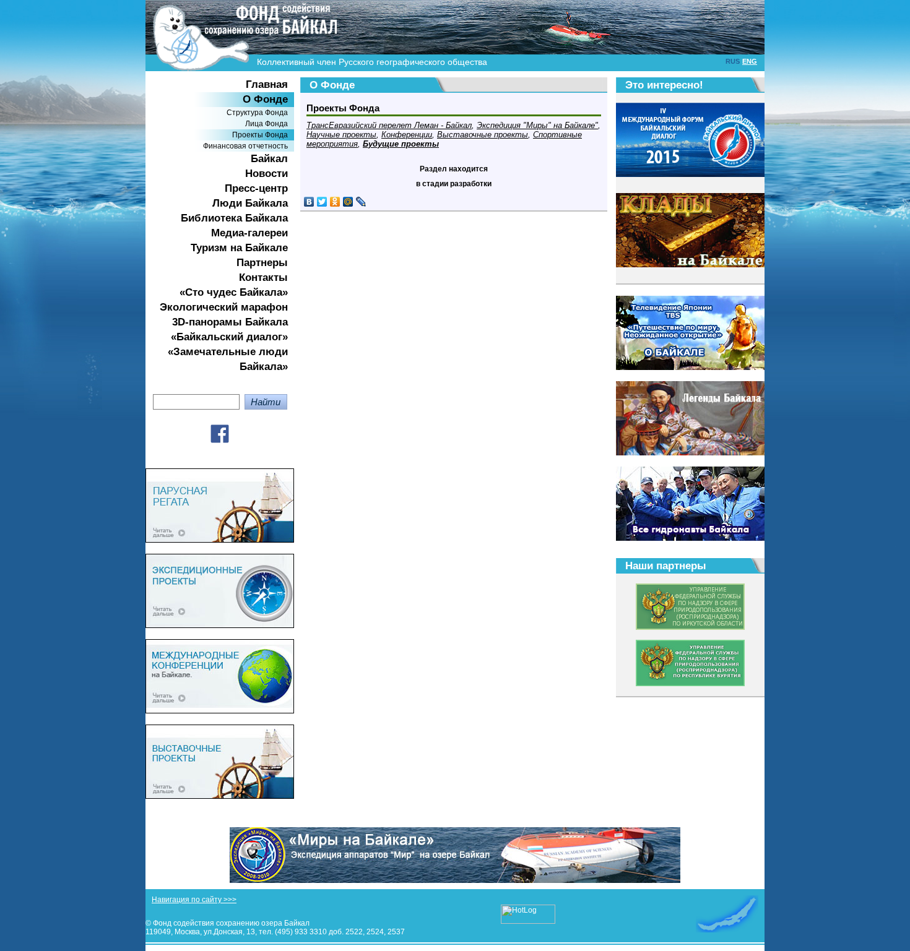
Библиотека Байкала (234, 218)
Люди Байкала (250, 203)
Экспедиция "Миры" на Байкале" (537, 125)
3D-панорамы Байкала (230, 322)
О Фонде (265, 99)
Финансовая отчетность (245, 146)
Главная (267, 84)
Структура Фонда (257, 112)
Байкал (269, 159)
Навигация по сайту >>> (194, 899)
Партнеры (262, 263)
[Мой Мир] (348, 202)
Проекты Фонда (260, 135)
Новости (266, 173)
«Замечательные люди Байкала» (228, 359)
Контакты (263, 277)
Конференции (406, 134)
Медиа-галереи (249, 233)
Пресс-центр (256, 188)
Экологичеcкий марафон (224, 307)
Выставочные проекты (482, 134)
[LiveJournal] (361, 202)
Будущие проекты (401, 143)
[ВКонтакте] (309, 202)
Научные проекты (341, 134)
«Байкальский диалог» (229, 337)
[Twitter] (322, 202)
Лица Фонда (266, 123)
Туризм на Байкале (239, 248)
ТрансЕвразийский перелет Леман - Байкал (389, 125)
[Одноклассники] (335, 202)
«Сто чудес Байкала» (234, 292)
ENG (749, 61)
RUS (733, 61)
